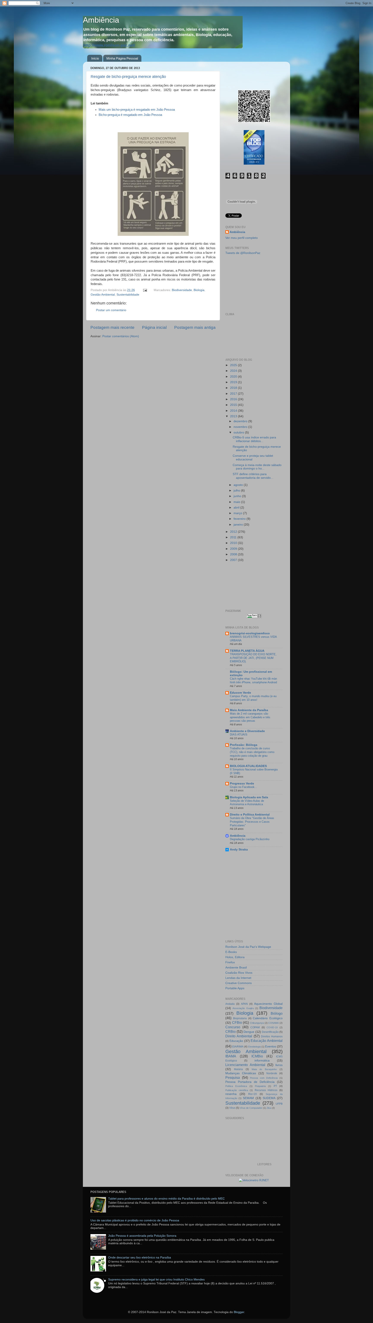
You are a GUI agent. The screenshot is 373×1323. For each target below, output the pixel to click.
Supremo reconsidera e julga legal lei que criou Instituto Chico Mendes (156, 1279)
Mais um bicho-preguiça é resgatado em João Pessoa (137, 109)
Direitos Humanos (272, 1036)
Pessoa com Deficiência (264, 1078)
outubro (239, 432)
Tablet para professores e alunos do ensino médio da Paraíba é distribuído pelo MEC (166, 1198)
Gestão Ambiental (103, 294)
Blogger (239, 1312)
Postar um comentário (111, 310)
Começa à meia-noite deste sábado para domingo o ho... (257, 466)
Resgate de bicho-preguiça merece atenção (128, 76)
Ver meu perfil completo (241, 237)
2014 (234, 410)
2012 (234, 531)
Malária (238, 1069)
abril (237, 507)
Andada (230, 1003)
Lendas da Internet (238, 978)
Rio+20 (252, 1094)
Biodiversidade (182, 290)
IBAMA (230, 1056)
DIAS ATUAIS (238, 734)
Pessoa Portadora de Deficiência (250, 1082)
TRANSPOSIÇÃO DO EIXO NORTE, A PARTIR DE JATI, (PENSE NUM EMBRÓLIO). (253, 658)
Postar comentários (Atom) (120, 336)
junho (238, 496)
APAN (244, 1003)
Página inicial (154, 327)
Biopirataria (240, 1018)
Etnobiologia (254, 1046)
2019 (234, 382)
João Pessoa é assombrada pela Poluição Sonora (142, 1235)
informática (262, 1060)
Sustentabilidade (128, 294)
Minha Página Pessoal (122, 58)
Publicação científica (236, 1090)
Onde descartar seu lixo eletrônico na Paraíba (139, 1257)
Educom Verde (240, 692)
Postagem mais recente (112, 327)
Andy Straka (239, 849)
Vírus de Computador (251, 1108)
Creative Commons (238, 983)
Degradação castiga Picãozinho (249, 839)
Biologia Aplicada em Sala (249, 797)
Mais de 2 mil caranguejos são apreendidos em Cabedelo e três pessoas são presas (250, 717)
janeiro (239, 524)
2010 (234, 543)
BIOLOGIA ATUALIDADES (248, 766)
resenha (231, 1094)
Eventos (270, 1046)
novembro (241, 426)
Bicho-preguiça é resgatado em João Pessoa (130, 115)
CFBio (237, 1022)
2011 (233, 537)
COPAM (255, 1027)
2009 (234, 548)
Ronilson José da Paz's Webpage (248, 946)
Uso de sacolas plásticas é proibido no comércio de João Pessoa (134, 1220)
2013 (234, 416)
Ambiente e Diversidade (247, 731)
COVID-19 (272, 1027)
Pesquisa (232, 1077)
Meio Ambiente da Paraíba (249, 710)
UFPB (279, 1103)
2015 (234, 404)
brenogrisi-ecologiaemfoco (250, 633)
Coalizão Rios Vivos (238, 972)
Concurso (232, 1027)
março (238, 513)
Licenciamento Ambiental (245, 1065)
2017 (234, 393)
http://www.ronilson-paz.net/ (109, 45)
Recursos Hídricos (266, 1090)
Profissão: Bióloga (243, 745)
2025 (234, 365)
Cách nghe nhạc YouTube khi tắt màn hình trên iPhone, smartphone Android (253, 680)
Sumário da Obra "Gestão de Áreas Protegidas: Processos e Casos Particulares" (252, 821)
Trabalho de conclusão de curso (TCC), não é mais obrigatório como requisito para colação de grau (252, 752)
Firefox (230, 962)
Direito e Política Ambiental (250, 814)
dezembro (241, 421)
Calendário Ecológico (268, 1018)
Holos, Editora (235, 957)
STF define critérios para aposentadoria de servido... (253, 475)
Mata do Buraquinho (264, 1069)
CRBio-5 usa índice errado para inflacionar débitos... (254, 439)
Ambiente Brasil (236, 967)
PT (275, 1086)
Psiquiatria (260, 1086)
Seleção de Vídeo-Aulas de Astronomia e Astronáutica (247, 802)
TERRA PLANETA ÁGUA (247, 650)
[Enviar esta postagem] (145, 290)
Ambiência (101, 20)
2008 (234, 554)
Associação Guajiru (243, 1008)
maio (237, 502)
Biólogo (277, 1013)
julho (237, 490)
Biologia (199, 290)
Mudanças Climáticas (240, 1073)
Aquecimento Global (268, 1003)
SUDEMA (269, 1098)
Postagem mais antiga (195, 327)
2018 (234, 387)
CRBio (230, 1031)
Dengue (248, 1031)
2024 (234, 370)
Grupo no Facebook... (243, 787)
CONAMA (273, 1023)
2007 (234, 560)
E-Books (231, 952)
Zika (269, 1108)
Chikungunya (257, 1023)
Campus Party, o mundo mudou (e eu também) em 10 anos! (253, 698)
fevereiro (240, 518)
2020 (234, 376)
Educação (236, 1041)
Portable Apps (234, 988)
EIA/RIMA (237, 1046)
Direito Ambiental (238, 1036)
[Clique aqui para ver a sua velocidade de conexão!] (254, 1180)
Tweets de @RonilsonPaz (242, 253)
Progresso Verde (242, 783)
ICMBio (257, 1056)
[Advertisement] (244, 585)
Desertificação (270, 1031)
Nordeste (271, 1073)
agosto (239, 485)
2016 (234, 399)
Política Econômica (236, 1086)
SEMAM (248, 1098)
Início (95, 58)
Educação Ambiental (267, 1041)
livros (279, 1065)
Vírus (232, 1107)
